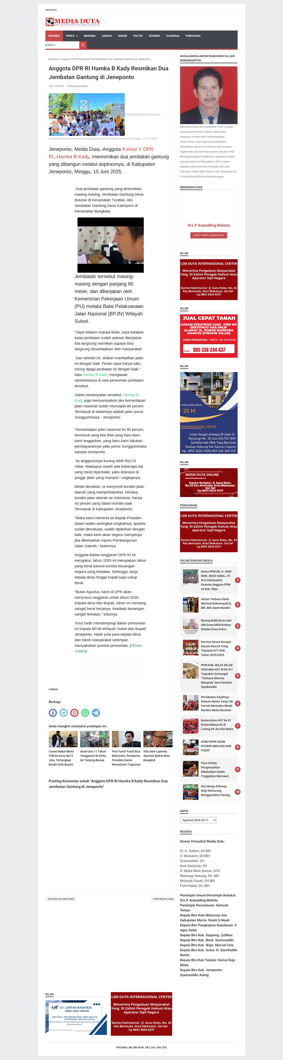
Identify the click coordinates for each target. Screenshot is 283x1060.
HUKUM (122, 35)
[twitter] (63, 713)
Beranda (51, 10)
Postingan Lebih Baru (61, 899)
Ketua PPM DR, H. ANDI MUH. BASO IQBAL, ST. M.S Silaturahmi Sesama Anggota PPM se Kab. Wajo (216, 580)
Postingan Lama (163, 899)
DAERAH (107, 35)
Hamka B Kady (73, 156)
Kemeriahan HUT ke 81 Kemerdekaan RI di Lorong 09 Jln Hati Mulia (217, 725)
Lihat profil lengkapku (209, 235)
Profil (70, 35)
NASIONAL (90, 35)
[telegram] (96, 713)
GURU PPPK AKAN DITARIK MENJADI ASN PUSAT (216, 746)
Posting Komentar (77, 86)
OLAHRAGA (172, 35)
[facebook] (53, 713)
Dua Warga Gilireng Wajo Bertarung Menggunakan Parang (215, 791)
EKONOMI (154, 35)
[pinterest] (74, 713)
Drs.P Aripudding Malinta (209, 225)
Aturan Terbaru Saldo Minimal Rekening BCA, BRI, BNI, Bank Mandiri (216, 603)
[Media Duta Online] (73, 21)
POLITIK (138, 35)
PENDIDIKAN (193, 35)
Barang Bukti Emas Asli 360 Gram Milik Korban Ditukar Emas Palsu (216, 625)
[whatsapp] (85, 713)
